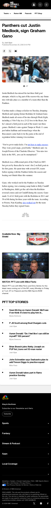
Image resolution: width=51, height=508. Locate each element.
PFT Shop (38, 13)
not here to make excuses (38, 144)
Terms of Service (35, 485)
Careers (12, 481)
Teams (6, 13)
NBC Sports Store (42, 481)
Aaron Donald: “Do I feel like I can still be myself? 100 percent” (29, 335)
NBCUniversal (16, 489)
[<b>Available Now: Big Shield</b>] (38, 239)
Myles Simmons (15, 316)
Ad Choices (15, 483)
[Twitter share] (10, 51)
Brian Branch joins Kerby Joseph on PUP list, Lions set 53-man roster (26, 348)
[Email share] (16, 51)
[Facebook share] (4, 51)
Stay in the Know (9, 404)
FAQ (32, 481)
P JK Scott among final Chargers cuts (27, 323)
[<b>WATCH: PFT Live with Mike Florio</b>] (25, 266)
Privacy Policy (25, 483)
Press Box (5, 483)
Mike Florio (13, 366)
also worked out (29, 202)
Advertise (5, 481)
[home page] (11, 4)
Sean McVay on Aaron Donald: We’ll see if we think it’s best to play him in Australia (28, 311)
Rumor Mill (18, 13)
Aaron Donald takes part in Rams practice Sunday (25, 374)
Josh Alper (8, 43)
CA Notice (24, 485)
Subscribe (7, 414)
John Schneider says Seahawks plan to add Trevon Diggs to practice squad (28, 361)
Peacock (28, 13)
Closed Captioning (23, 481)
